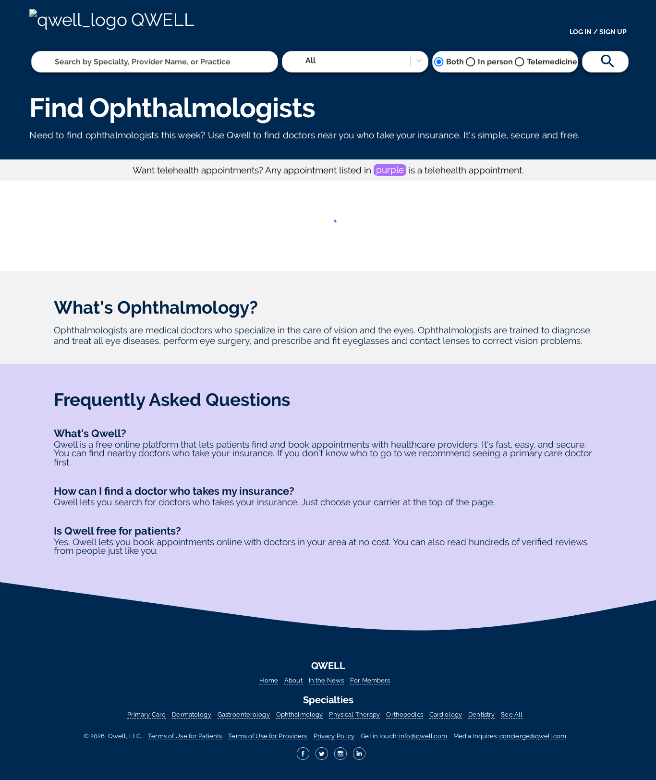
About (293, 680)
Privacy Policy (334, 736)
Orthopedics (404, 714)
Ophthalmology (299, 714)
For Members (370, 680)
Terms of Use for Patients (185, 736)
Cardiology (445, 714)
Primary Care (146, 714)
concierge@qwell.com (532, 736)
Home (268, 680)
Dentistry (481, 714)
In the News (326, 680)
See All (511, 714)
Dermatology (191, 714)
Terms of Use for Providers (267, 736)
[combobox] (56, 61)
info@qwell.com (423, 736)
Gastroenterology (244, 714)
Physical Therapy (354, 714)
